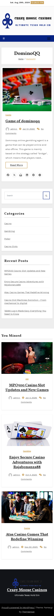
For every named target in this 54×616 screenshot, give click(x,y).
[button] (3, 38)
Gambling (9, 231)
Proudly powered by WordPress (18, 607)
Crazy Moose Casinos (27, 590)
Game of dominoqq (22, 121)
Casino (8, 115)
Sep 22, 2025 (31, 547)
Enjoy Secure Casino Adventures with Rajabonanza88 (27, 462)
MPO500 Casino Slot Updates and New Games (27, 388)
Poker (7, 238)
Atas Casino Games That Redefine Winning (26, 292)
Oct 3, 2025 (31, 475)
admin (14, 129)
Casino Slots (11, 246)
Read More (16, 165)
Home (20, 59)
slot (27, 379)
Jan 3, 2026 (31, 397)
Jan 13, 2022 (29, 129)
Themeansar (28, 611)
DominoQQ (31, 59)
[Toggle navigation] (49, 38)
